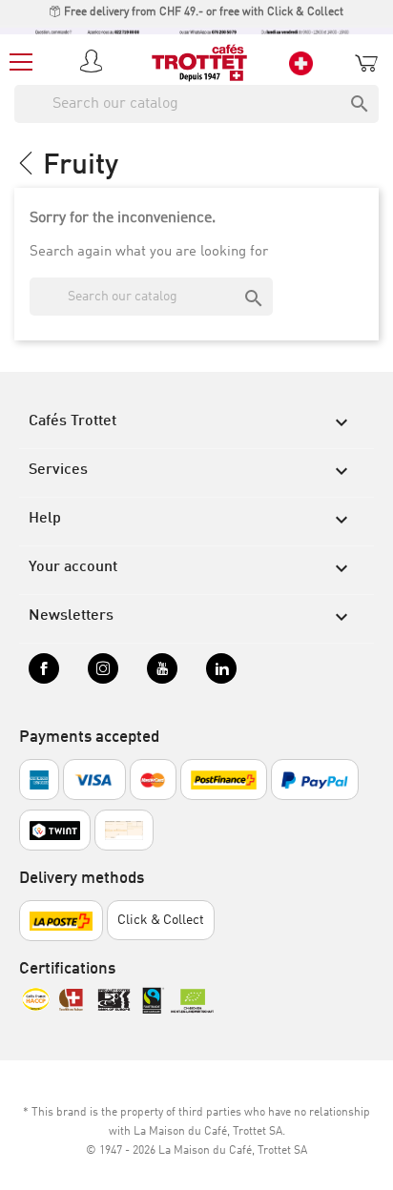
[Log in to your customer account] (94, 63)
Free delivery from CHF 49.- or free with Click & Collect (202, 12)
